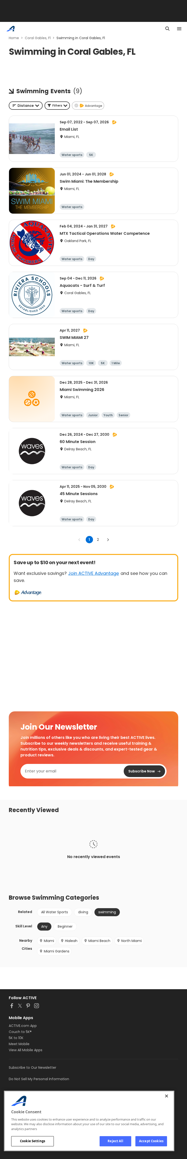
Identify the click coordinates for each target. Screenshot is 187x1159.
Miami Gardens (56, 951)
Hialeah (71, 940)
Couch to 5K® (20, 1031)
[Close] (166, 1096)
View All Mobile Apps (25, 1050)
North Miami (131, 940)
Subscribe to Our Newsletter (32, 1067)
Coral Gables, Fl (38, 38)
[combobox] (26, 105)
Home (14, 38)
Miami (49, 940)
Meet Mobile (19, 1043)
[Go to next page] (108, 539)
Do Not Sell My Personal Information (39, 1079)
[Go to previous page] (79, 539)
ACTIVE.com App (23, 1025)
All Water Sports (54, 912)
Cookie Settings (32, 1141)
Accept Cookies (151, 1141)
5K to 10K (16, 1037)
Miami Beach (99, 940)
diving (83, 912)
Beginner (65, 926)
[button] (57, 105)
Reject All (115, 1141)
